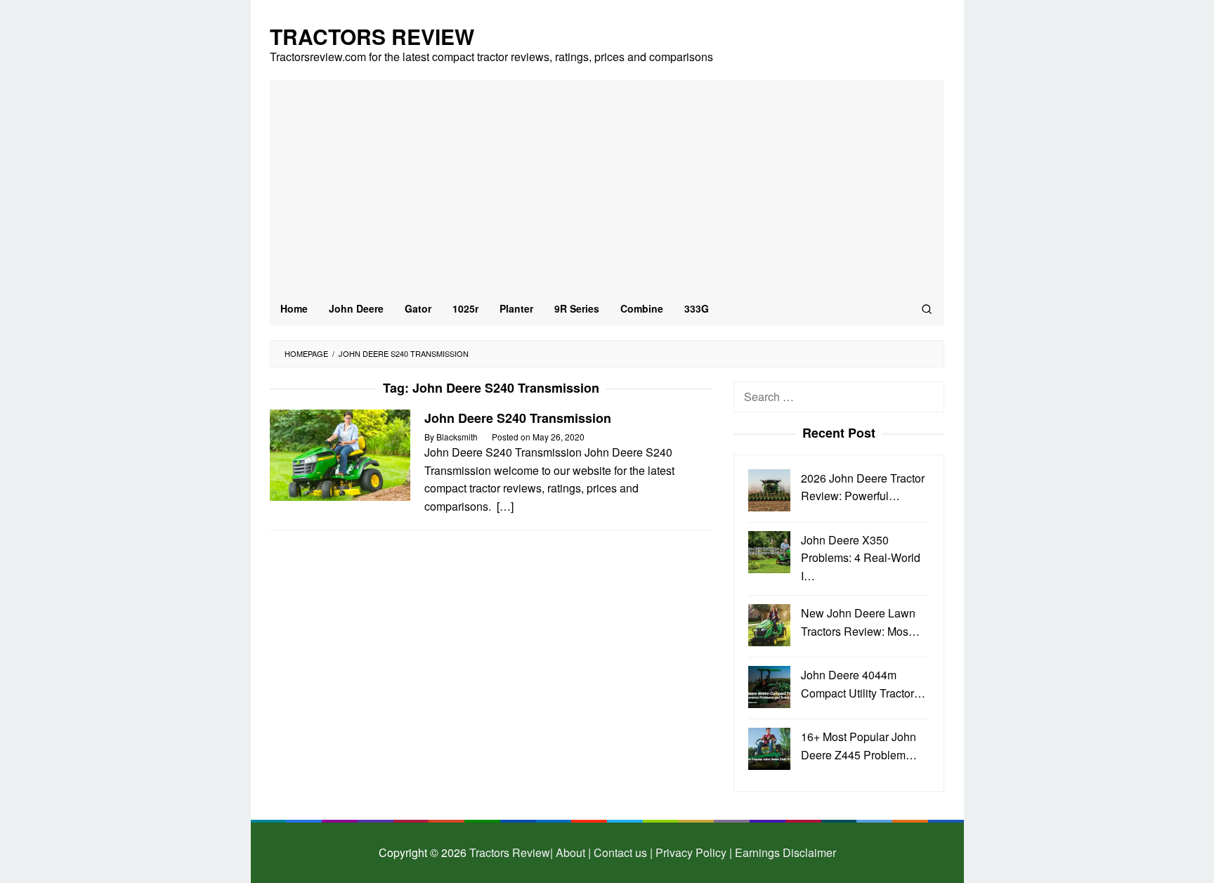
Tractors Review (372, 36)
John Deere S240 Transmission (517, 418)
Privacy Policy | (692, 852)
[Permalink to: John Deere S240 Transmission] (340, 453)
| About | (570, 852)
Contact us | (622, 852)
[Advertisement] (607, 185)
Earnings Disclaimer (784, 852)
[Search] (926, 308)
